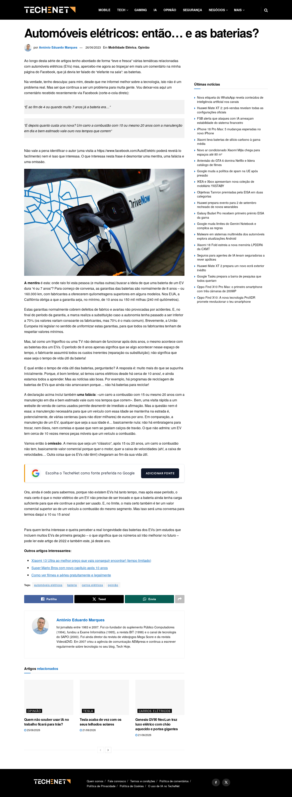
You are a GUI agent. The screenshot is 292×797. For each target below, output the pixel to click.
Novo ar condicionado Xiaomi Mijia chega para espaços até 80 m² (228, 152)
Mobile (104, 10)
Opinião (170, 10)
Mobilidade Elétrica (122, 47)
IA (155, 10)
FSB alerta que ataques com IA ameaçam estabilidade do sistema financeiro (225, 120)
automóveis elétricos (48, 585)
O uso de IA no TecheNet (164, 786)
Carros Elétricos (155, 711)
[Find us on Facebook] (216, 782)
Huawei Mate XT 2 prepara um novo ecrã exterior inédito (230, 268)
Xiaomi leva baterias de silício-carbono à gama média (228, 141)
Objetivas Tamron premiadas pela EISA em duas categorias (230, 194)
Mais (238, 10)
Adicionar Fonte (160, 473)
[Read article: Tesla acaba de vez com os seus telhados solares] (104, 697)
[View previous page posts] (100, 750)
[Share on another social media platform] (179, 599)
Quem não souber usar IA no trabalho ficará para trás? (46, 722)
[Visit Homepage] (49, 10)
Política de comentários (174, 781)
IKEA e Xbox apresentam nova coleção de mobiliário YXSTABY (225, 183)
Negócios (217, 10)
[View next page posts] (108, 750)
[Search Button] (266, 9)
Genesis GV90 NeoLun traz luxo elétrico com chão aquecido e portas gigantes (156, 724)
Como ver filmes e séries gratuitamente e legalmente (71, 575)
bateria (72, 585)
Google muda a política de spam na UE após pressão (227, 173)
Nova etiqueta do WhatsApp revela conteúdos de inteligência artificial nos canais (230, 99)
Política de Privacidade (101, 786)
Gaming (140, 10)
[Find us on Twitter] (226, 782)
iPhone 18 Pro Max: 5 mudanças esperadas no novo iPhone (229, 131)
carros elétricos (92, 585)
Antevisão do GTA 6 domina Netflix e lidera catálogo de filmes (226, 162)
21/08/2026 (89, 730)
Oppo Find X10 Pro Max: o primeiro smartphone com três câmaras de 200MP (229, 289)
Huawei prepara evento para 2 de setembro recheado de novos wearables (226, 204)
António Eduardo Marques (58, 47)
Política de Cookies (132, 786)
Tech (121, 10)
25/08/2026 (33, 730)
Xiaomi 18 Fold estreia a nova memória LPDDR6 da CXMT (230, 247)
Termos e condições (142, 781)
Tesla (88, 711)
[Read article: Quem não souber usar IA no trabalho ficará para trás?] (48, 697)
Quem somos (95, 781)
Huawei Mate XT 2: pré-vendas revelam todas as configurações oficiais (230, 110)
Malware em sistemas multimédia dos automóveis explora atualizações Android (230, 236)
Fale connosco (117, 781)
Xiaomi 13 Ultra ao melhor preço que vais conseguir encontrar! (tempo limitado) (91, 560)
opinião (113, 585)
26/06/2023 (93, 47)
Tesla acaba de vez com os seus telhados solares (100, 722)
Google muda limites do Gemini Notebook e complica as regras (226, 225)
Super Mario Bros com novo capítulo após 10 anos (69, 567)
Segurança (192, 10)
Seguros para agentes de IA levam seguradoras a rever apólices (231, 257)
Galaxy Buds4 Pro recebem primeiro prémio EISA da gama (230, 215)
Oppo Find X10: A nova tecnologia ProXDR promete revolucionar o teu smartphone (226, 299)
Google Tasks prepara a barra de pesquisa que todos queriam (229, 278)
